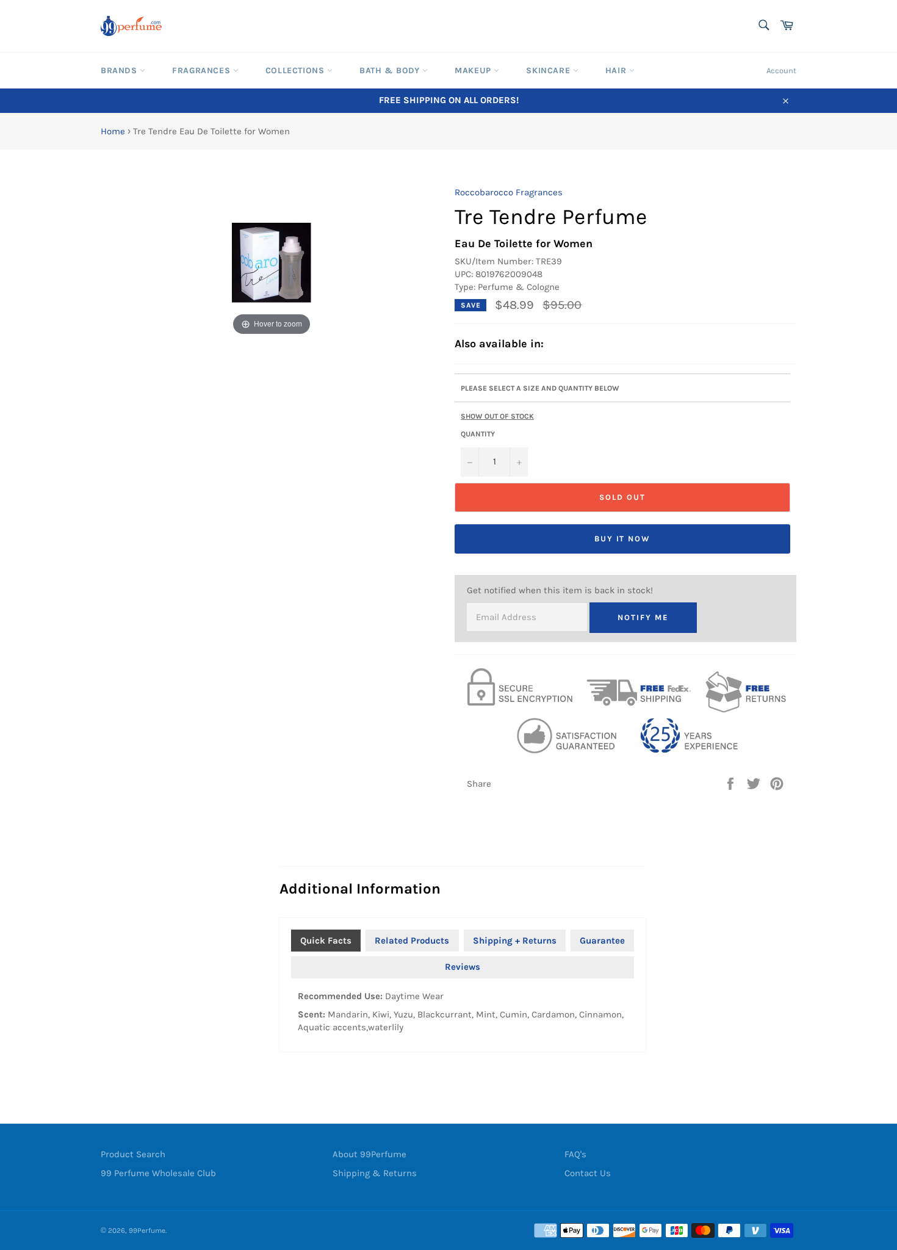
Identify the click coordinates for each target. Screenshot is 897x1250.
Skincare (549, 70)
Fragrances (202, 70)
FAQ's (575, 1154)
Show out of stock (497, 416)
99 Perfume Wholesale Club (158, 1173)
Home (113, 131)
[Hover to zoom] (271, 261)
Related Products (412, 940)
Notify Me (643, 617)
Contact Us (587, 1173)
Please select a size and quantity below (540, 388)
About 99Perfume (369, 1154)
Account (781, 70)
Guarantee (602, 940)
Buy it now (622, 538)
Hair (617, 70)
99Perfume (147, 1230)
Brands (120, 70)
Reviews (462, 966)
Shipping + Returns (515, 940)
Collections (296, 70)
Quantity (478, 434)
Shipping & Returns (375, 1173)
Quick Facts (325, 940)
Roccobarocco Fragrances (509, 192)
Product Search (133, 1154)
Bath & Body (390, 70)
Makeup (474, 70)
